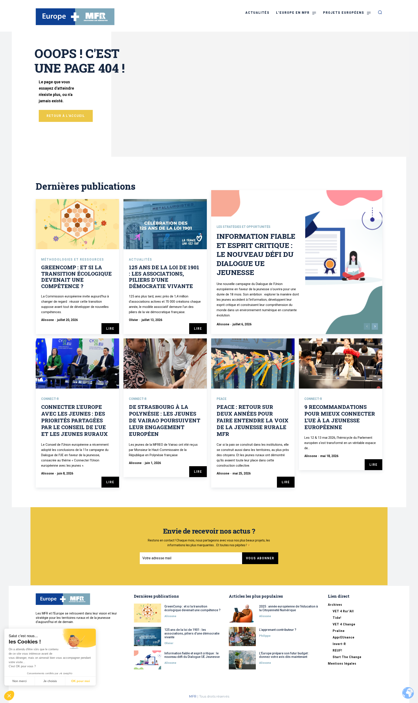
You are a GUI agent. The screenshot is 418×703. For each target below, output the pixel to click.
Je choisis (50, 681)
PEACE (221, 398)
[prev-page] (367, 326)
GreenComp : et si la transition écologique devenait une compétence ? (76, 277)
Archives (335, 604)
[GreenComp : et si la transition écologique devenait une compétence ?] (77, 224)
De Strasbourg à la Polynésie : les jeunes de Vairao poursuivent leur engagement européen (164, 420)
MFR (192, 696)
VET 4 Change (344, 624)
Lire (110, 328)
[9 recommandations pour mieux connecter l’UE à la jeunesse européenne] (340, 363)
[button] (9, 695)
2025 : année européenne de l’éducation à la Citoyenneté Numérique (288, 608)
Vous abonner (260, 558)
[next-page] (375, 326)
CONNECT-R (50, 398)
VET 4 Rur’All (343, 611)
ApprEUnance (343, 637)
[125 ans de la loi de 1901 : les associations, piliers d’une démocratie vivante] (165, 224)
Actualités (140, 259)
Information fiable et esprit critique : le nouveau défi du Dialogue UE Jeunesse (256, 254)
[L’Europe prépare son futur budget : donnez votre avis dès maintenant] (242, 659)
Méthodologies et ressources (72, 259)
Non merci (19, 681)
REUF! (337, 650)
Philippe (265, 635)
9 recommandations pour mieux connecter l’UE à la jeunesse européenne (339, 417)
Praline (339, 631)
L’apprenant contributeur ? (277, 629)
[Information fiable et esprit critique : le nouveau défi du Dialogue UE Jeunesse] (147, 659)
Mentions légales (342, 663)
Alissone (47, 320)
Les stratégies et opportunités (243, 226)
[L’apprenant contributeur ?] (242, 636)
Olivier (133, 320)
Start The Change (347, 657)
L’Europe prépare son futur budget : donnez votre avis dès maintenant (284, 655)
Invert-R (339, 644)
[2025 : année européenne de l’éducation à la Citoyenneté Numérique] (242, 613)
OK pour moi (80, 681)
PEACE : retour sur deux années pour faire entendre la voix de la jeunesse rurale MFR (252, 420)
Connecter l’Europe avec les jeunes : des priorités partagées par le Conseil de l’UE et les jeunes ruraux (74, 420)
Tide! (337, 617)
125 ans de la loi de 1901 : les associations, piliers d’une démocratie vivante (164, 277)
